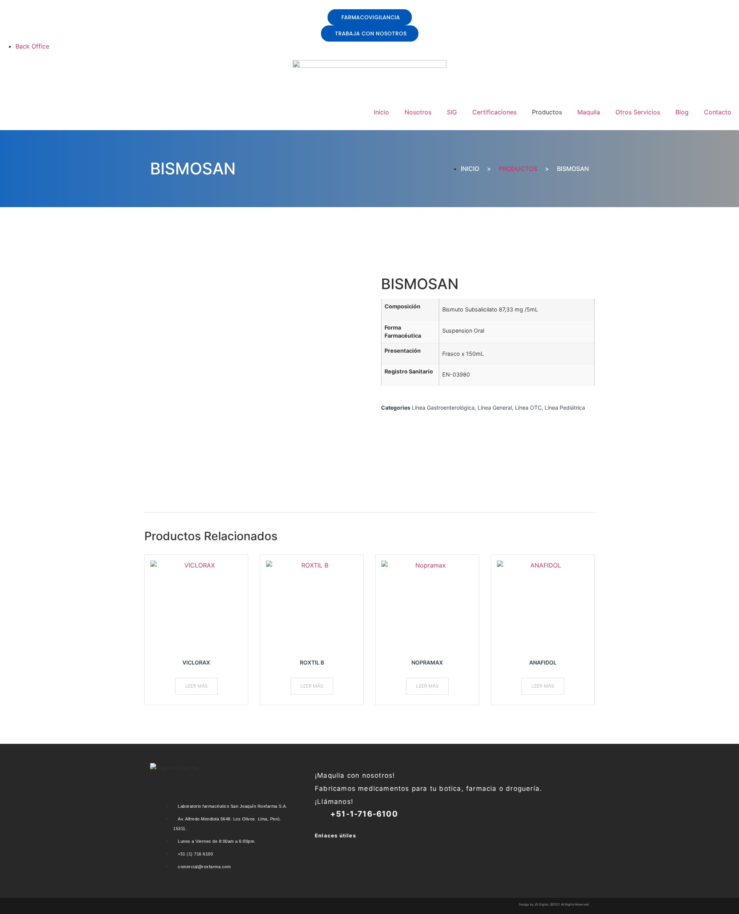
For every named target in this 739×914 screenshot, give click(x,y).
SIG (452, 112)
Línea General (495, 407)
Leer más (196, 686)
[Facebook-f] (357, 846)
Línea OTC (528, 407)
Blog (682, 112)
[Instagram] (338, 846)
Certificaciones (494, 112)
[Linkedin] (319, 846)
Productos (518, 168)
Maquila (588, 112)
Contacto (717, 112)
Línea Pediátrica (565, 407)
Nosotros (418, 112)
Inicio (381, 112)
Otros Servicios (637, 112)
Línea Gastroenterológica (443, 407)
